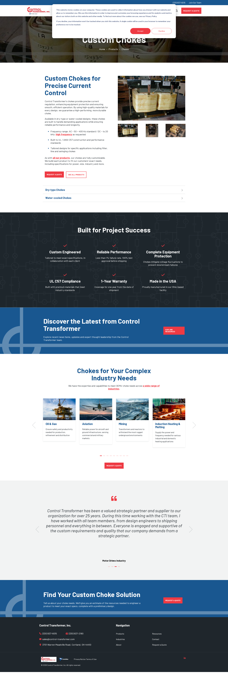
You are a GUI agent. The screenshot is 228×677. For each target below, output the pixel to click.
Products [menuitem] (120, 633)
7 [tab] (121, 457)
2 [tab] (104, 457)
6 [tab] (117, 457)
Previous (114, 130)
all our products (61, 157)
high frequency (64, 134)
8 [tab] (124, 457)
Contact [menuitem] (155, 639)
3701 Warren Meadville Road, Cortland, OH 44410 (66, 644)
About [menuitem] (118, 644)
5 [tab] (114, 457)
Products (113, 49)
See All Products (76, 175)
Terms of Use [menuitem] (91, 659)
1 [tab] (101, 457)
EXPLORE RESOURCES (170, 330)
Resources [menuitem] (157, 633)
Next (189, 130)
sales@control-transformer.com (58, 639)
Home (102, 49)
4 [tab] (111, 457)
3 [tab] (107, 457)
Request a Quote (191, 10)
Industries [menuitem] (120, 639)
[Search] (176, 11)
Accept (140, 31)
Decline (162, 31)
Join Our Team (195, 2)
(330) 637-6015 (179, 2)
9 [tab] (127, 457)
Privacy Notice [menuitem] (80, 659)
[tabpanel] (59, 420)
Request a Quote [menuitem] (159, 644)
